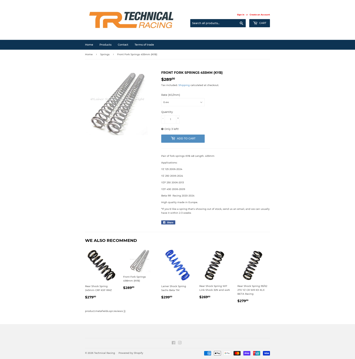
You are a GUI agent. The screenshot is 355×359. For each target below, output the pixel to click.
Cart (262, 23)
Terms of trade (144, 44)
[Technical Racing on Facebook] (173, 343)
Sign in (240, 14)
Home (89, 44)
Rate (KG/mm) (170, 95)
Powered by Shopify (131, 352)
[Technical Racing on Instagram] (180, 343)
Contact (123, 44)
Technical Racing (104, 352)
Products (105, 44)
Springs (105, 54)
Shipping (184, 85)
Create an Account (260, 14)
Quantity (167, 112)
